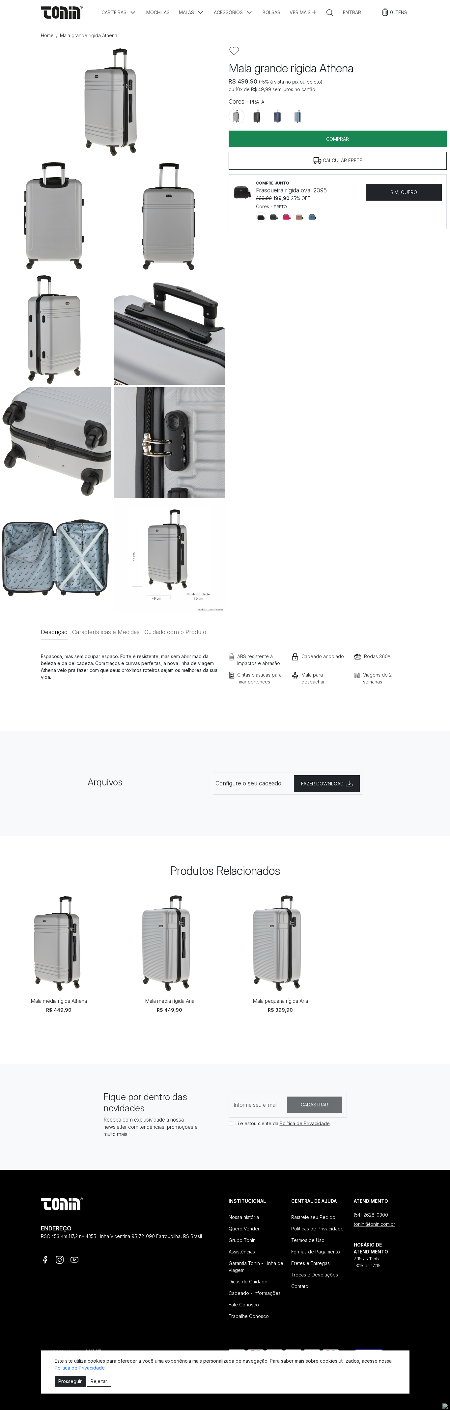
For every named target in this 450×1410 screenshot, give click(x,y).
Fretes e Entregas (310, 1263)
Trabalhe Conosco (249, 1316)
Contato (299, 1286)
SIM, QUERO (403, 192)
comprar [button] (337, 138)
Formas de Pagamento (315, 1251)
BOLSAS (271, 12)
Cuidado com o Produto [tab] (175, 632)
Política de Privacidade (305, 1123)
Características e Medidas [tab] (106, 632)
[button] (119, 12)
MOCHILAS (158, 12)
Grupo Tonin (242, 1240)
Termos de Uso (307, 1240)
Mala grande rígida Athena (88, 35)
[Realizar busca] (329, 12)
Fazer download (322, 783)
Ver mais (301, 12)
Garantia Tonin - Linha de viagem (256, 1266)
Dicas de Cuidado (248, 1281)
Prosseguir (70, 1381)
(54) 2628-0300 (371, 1215)
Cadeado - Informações (255, 1293)
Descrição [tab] (54, 632)
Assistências (242, 1251)
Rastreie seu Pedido (313, 1217)
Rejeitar (99, 1381)
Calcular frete (342, 160)
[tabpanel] (225, 678)
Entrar (352, 12)
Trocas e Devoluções (314, 1274)
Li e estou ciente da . (283, 1123)
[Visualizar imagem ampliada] (112, 102)
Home (47, 35)
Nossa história (244, 1217)
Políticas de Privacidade (317, 1228)
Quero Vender (244, 1228)
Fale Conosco (244, 1304)
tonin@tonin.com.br (374, 1224)
